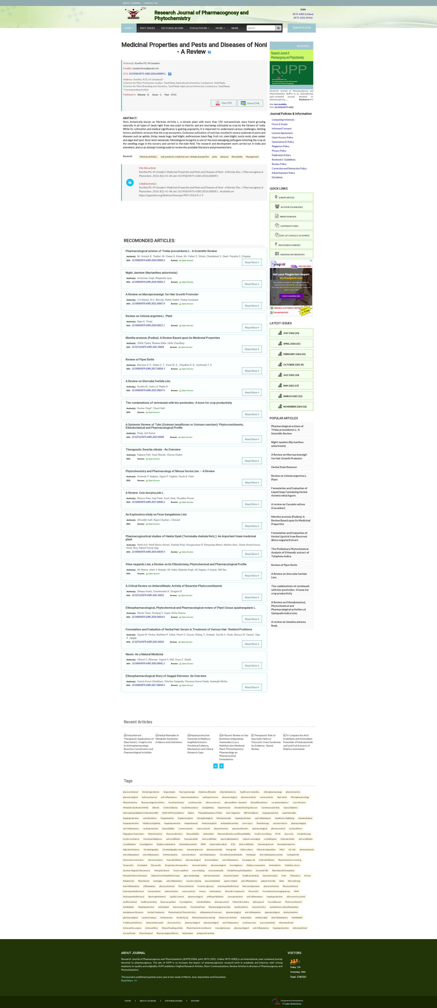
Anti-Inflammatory (279, 917)
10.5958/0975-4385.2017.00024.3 (148, 368)
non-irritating (198, 870)
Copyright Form (288, 226)
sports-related (230, 881)
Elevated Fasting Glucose (246, 807)
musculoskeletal (212, 881)
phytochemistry (293, 792)
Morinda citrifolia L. (149, 156)
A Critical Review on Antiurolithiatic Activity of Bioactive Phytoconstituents (174, 586)
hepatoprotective (270, 813)
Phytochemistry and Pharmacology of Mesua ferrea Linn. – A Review (170, 471)
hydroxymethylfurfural (228, 886)
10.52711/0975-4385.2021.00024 (148, 347)
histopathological (205, 818)
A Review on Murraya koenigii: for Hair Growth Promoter (162, 294)
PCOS (277, 834)
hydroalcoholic (191, 839)
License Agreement (282, 132)
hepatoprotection (243, 818)
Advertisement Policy (283, 172)
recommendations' (280, 802)
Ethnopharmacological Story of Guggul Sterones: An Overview (166, 676)
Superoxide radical (218, 844)
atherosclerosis (213, 802)
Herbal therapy (304, 834)
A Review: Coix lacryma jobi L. (145, 492)
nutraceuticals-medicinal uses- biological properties (185, 156)
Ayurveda (288, 834)
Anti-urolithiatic (209, 839)
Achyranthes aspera (132, 928)
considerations (150, 818)
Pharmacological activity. (219, 907)
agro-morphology (191, 875)
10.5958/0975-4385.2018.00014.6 (148, 617)
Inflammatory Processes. (211, 912)
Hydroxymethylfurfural (133, 896)
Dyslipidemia (208, 807)
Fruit (284, 875)
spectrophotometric (230, 839)
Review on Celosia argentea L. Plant (149, 316)
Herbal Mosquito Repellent (239, 870)
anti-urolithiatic (173, 839)
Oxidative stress (292, 865)
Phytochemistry (130, 802)
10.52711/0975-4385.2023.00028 (148, 437)
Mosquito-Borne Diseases (135, 875)
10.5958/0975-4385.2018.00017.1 (148, 325)
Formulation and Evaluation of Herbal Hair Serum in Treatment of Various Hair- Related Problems (189, 629)
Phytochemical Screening (203, 917)
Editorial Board (172, 28)
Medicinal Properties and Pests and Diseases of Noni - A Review (194, 48)
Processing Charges (288, 245)
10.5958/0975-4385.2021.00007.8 (148, 303)
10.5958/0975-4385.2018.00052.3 (148, 282)
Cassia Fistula (129, 933)
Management (252, 156)
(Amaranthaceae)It (154, 922)
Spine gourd (258, 902)
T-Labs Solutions (291, 1003)
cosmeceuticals (186, 828)
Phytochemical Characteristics (182, 912)
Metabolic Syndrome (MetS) (135, 807)
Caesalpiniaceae (222, 928)
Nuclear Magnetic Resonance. (136, 870)
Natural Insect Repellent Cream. (165, 875)
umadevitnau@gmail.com (145, 68)
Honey (202, 891)
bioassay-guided (168, 902)
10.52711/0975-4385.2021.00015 (148, 595)
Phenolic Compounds (234, 891)
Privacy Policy (279, 150)
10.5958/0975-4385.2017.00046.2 (148, 502)
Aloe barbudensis (228, 792)
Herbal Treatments (155, 912)
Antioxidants (275, 865)
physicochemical (130, 792)
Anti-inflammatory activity (271, 854)
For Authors (199, 28)
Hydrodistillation (266, 860)
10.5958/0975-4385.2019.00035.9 (148, 552)
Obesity (155, 807)
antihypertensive (210, 797)
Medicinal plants (209, 823)
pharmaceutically (214, 849)
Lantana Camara (149, 917)
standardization (305, 818)
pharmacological (130, 797)
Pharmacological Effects (167, 933)
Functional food (198, 907)
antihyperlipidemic (215, 896)
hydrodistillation (174, 860)
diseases (224, 156)
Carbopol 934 (293, 854)
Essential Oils (262, 870)
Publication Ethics (281, 155)
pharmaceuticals (248, 797)
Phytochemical (146, 933)
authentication (171, 891)
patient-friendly (268, 881)
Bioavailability (193, 834)
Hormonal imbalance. (152, 839)
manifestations (241, 907)
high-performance (131, 849)
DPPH (203, 844)
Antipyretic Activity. (205, 933)
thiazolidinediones (259, 802)
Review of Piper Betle (140, 359)
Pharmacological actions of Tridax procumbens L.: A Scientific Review (171, 251)
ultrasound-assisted (296, 896)
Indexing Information (292, 254)
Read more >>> (306, 99)
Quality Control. (177, 896)
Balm (281, 881)
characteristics (259, 907)
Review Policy (279, 163)
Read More (251, 262)
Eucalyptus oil (248, 860)
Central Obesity (170, 807)
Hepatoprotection (172, 823)
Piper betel (282, 797)
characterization (155, 860)
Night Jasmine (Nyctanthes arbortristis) (151, 272)
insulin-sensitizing (263, 834)
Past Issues (147, 28)
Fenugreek (231, 849)
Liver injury (247, 823)
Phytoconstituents (293, 902)
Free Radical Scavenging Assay (276, 891)
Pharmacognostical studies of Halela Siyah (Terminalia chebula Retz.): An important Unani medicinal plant (191, 538)
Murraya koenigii (187, 792)
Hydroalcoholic (288, 839)
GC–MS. (292, 849)
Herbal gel (251, 854)
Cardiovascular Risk (270, 807)
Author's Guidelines (291, 207)
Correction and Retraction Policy (289, 168)
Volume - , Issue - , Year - (157, 94)
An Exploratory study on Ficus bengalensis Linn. (156, 514)
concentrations (189, 854)
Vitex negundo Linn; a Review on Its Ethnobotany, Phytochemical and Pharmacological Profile (186, 564)
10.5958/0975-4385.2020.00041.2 (148, 663)
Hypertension (224, 807)
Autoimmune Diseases (133, 912)
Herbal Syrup (182, 917)
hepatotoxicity (167, 818)
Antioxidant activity (229, 823)
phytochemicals (307, 849)
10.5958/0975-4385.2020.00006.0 (148, 260)
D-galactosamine (185, 818)
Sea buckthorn (295, 828)
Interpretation (154, 891)
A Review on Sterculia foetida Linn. (148, 381)
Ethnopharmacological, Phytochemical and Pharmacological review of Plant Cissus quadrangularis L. (191, 607)
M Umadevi (154, 63)
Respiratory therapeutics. (176, 865)
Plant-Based (143, 881)
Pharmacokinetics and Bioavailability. (234, 834)
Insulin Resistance (190, 807)
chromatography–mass (173, 849)
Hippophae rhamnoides (133, 834)
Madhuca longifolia (151, 823)
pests (214, 156)
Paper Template (287, 216)
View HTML (253, 103)
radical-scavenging (251, 839)
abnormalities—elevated (235, 802)
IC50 (233, 844)
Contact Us (150, 3)
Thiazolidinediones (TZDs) (210, 813)
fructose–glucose (206, 886)
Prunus (307, 875)
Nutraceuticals (179, 907)
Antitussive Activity (228, 917)
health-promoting (250, 875)
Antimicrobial (261, 917)
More (219, 28)
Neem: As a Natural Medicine (144, 654)
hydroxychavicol (149, 797)
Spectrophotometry (157, 896)
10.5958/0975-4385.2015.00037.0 (148, 390)
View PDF (226, 102)
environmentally (215, 870)
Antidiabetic (128, 907)
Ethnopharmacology (300, 797)
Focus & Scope (279, 124)
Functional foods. (176, 802)
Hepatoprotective (146, 907)
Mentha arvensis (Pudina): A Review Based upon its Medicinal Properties (173, 337)
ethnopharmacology (273, 792)
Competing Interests (283, 119)
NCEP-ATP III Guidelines (173, 813)
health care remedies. (250, 792)
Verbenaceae (166, 917)
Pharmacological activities (153, 802)
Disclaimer (277, 177)
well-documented (211, 875)
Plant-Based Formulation (283, 870)
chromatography (151, 849)
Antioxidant (208, 834)
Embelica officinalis (207, 792)
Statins (191, 813)
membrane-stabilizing (284, 818)
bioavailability (168, 828)
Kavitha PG (141, 63)
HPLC (282, 849)
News (234, 28)
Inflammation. (149, 886)
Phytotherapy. (263, 823)
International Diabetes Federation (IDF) (140, 813)
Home (128, 28)
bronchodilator (211, 860)
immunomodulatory (190, 797)
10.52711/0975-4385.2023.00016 (148, 642)
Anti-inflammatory (131, 886)
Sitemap (195, 1000)
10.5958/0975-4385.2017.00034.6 (148, 685)
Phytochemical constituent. (199, 928)
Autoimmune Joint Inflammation (284, 907)
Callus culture (246, 849)
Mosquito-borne (161, 870)
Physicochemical (186, 886)
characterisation (231, 875)
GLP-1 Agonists (233, 813)
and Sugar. (157, 881)
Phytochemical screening (289, 860)
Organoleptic (169, 792)
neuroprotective (235, 896)
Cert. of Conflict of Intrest (294, 235)
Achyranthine (151, 928)
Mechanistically (224, 818)
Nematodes (237, 156)
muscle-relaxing (193, 881)
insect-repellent (180, 870)
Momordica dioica (241, 902)
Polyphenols (128, 881)
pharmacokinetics (240, 828)
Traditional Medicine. (132, 922)
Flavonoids (156, 865)
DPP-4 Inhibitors (251, 813)
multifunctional (130, 902)
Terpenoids (128, 865)
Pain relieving (294, 881)
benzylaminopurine (286, 844)
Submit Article (302, 27)
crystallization (270, 839)
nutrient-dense (280, 823)
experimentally (289, 813)
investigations (146, 844)
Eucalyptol (142, 865)
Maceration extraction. (133, 860)
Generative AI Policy (283, 141)
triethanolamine (170, 854)
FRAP (296, 891)
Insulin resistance (131, 839)
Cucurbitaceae (274, 902)
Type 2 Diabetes (291, 807)
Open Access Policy (282, 137)
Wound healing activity (172, 928)
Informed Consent (282, 128)
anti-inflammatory (169, 797)
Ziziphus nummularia (166, 844)
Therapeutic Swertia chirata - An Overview (153, 449)
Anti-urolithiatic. (246, 844)
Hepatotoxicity (191, 823)
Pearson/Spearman (251, 886)
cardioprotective (150, 828)
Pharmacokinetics (174, 834)
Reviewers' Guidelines (283, 159)
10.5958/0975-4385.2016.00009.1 (147, 73)
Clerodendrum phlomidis (231, 854)
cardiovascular (195, 802)
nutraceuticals (266, 797)
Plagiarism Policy (280, 146)
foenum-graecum (265, 844)
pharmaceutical (278, 828)
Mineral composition (266, 849)
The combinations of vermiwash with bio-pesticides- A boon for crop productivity (179, 402)
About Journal (131, 3)
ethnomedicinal (286, 922)
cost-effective (299, 802)
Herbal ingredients (150, 792)
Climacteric (295, 875)
